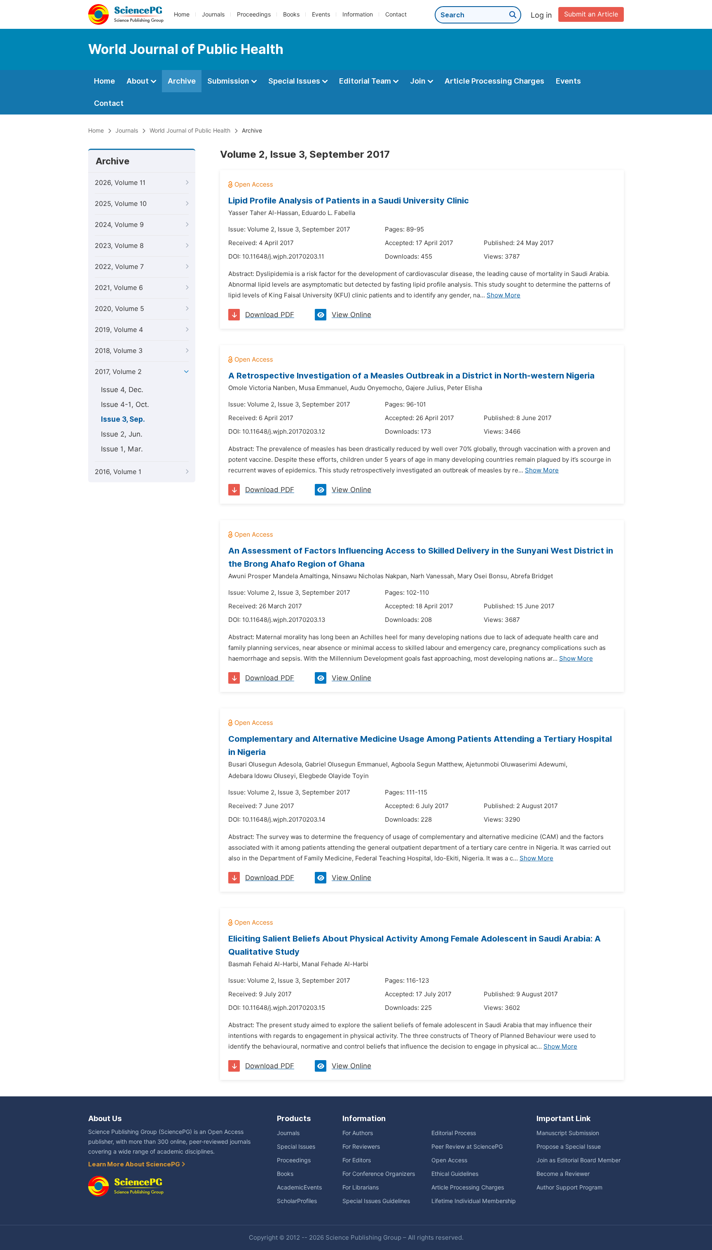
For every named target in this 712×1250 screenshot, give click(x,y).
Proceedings (254, 14)
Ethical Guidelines (454, 1174)
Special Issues (295, 81)
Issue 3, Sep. (123, 419)
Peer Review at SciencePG (467, 1146)
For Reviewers (361, 1146)
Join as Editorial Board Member (578, 1160)
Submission (229, 81)
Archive (182, 81)
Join (418, 81)
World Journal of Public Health (190, 130)
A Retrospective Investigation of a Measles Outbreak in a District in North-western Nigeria (411, 376)
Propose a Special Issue (568, 1146)
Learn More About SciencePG (134, 1164)
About (138, 81)
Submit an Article (591, 14)
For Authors (357, 1133)
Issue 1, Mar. (122, 449)
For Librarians (360, 1187)
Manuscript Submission (567, 1133)
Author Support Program (569, 1187)
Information (357, 14)
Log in (541, 15)
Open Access (449, 1160)
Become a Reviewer (563, 1174)
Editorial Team (366, 81)
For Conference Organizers (378, 1174)
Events (321, 14)
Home (182, 14)
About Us (105, 1118)
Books (291, 14)
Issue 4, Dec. (122, 390)
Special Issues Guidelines (376, 1201)
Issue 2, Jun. (122, 434)
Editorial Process (453, 1133)
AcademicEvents (299, 1187)
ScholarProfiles (297, 1201)
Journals (213, 14)
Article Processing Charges (494, 81)
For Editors (356, 1160)
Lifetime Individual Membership (473, 1201)
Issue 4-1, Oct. (125, 404)
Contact (396, 14)
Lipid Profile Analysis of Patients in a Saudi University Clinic (348, 201)
